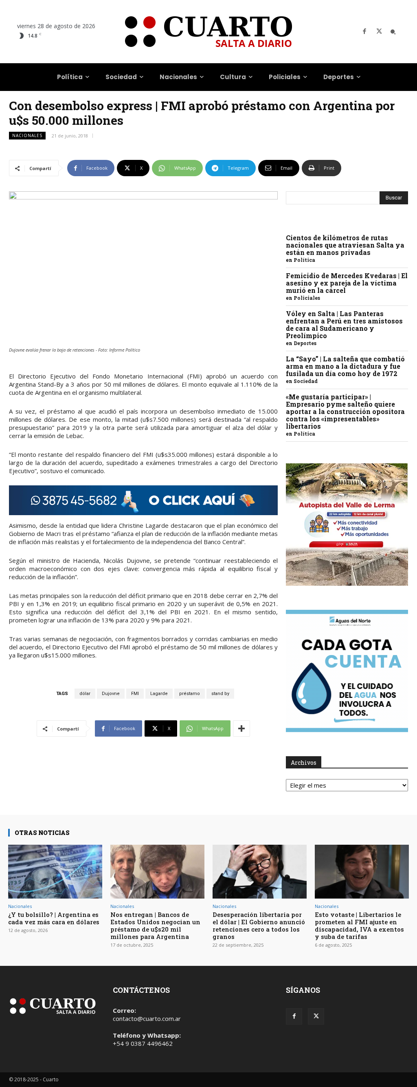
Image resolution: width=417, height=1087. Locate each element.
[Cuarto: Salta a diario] (208, 31)
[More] (241, 728)
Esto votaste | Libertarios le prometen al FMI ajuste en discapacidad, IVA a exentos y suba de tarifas (359, 925)
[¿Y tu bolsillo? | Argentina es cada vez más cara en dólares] (55, 872)
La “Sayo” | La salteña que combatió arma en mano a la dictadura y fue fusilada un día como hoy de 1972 (345, 366)
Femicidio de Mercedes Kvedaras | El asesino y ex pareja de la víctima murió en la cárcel (347, 282)
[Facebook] (364, 32)
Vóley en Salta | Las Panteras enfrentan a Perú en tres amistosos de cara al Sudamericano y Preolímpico (344, 324)
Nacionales (27, 135)
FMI (135, 693)
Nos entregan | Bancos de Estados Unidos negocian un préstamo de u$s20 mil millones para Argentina (155, 925)
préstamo (189, 693)
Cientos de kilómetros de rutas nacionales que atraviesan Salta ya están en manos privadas (345, 245)
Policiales (307, 297)
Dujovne (111, 693)
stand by (220, 693)
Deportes (305, 343)
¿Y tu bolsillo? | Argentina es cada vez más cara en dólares (53, 918)
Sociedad (306, 381)
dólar (84, 693)
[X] (379, 32)
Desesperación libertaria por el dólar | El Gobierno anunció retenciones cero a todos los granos (259, 925)
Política (304, 260)
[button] (393, 32)
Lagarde (159, 693)
